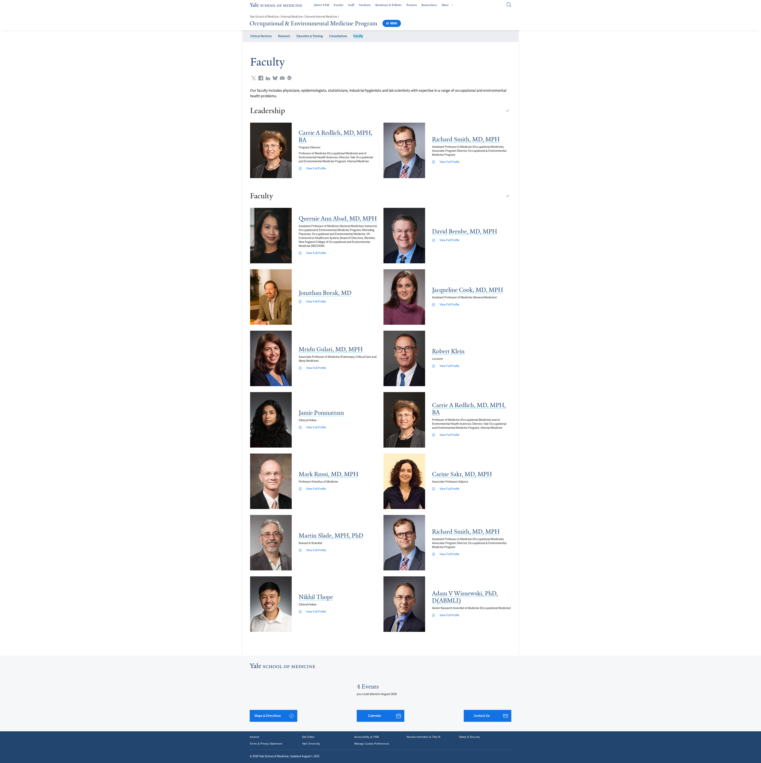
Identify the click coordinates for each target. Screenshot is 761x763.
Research (284, 36)
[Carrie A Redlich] (271, 150)
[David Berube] (404, 235)
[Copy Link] (508, 111)
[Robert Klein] (404, 358)
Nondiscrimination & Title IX (423, 737)
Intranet (254, 737)
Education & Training (309, 36)
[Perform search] (509, 5)
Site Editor (308, 737)
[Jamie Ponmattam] (271, 420)
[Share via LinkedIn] (268, 78)
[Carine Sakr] (404, 481)
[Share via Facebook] (260, 78)
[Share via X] (253, 78)
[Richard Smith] (404, 150)
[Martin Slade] (271, 542)
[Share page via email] (282, 78)
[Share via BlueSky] (275, 78)
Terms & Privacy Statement (266, 744)
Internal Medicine (292, 16)
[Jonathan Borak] (271, 297)
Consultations (338, 36)
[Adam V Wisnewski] (404, 604)
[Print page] (289, 78)
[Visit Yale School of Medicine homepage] (282, 667)
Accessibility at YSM (366, 737)
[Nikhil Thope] (271, 604)
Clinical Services (261, 36)
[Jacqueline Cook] (404, 297)
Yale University (311, 744)
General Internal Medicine (321, 16)
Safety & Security (469, 737)
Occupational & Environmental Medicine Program (313, 23)
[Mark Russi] (271, 481)
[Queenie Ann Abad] (271, 235)
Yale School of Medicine (264, 16)
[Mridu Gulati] (271, 358)
